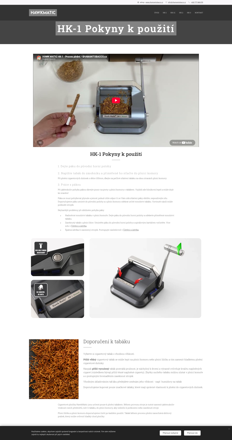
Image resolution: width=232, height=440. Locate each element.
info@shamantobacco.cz (177, 2)
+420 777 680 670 (197, 2)
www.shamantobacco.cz (154, 2)
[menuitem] (157, 13)
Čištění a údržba (79, 226)
